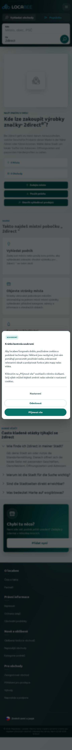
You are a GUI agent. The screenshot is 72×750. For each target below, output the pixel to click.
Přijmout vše (35, 412)
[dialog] (36, 375)
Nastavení (35, 393)
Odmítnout (35, 403)
